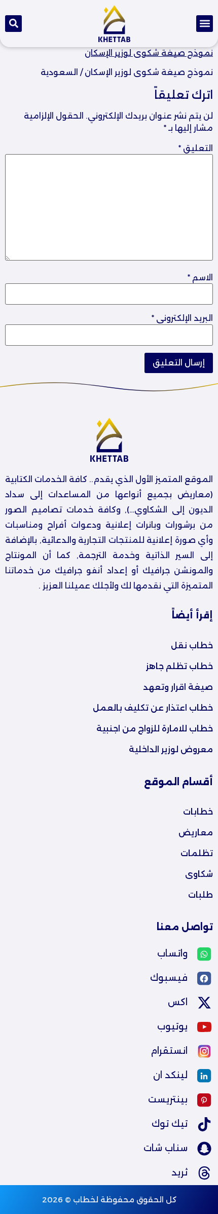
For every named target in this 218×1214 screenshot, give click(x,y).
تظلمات (196, 853)
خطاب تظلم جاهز (179, 666)
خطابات (198, 812)
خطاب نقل (192, 645)
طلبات (200, 895)
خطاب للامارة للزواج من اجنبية (154, 728)
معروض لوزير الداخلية (171, 749)
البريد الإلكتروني (182, 318)
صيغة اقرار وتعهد (178, 687)
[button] (204, 23)
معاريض (195, 832)
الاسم (200, 278)
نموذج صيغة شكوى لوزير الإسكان (149, 53)
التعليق (195, 148)
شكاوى (199, 874)
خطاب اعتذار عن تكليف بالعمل (153, 708)
